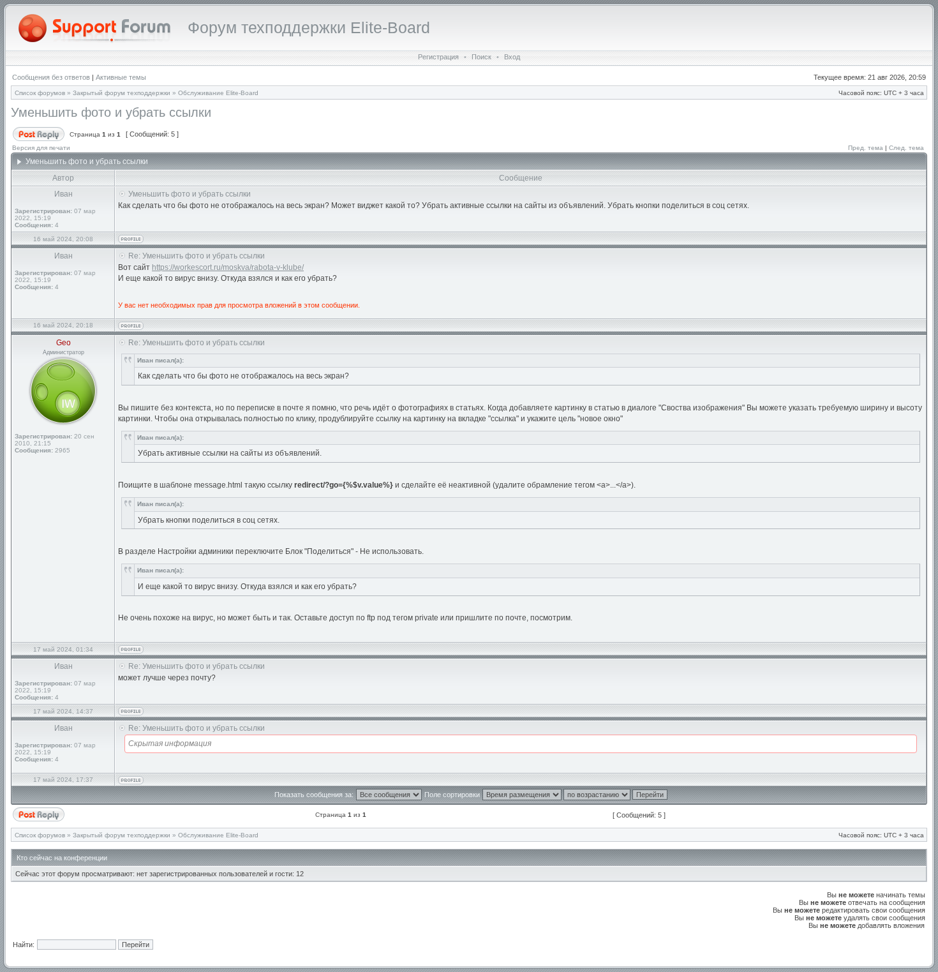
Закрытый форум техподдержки (121, 92)
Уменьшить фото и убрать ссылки (111, 112)
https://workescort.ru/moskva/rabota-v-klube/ (228, 267)
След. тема (906, 147)
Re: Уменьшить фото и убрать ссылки (196, 255)
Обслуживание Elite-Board (218, 92)
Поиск (481, 57)
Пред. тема (865, 147)
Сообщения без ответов (51, 77)
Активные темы (121, 77)
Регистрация (438, 57)
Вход (512, 57)
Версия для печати (41, 147)
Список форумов (40, 92)
